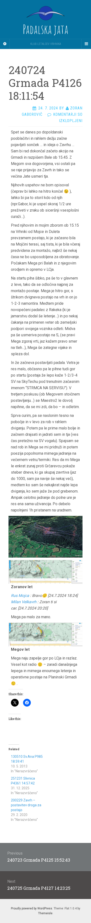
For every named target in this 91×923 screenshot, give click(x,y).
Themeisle (45, 913)
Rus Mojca (20, 595)
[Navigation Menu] (86, 44)
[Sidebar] (5, 44)
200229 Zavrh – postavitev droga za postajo (26, 805)
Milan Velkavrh (23, 602)
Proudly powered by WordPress (31, 908)
